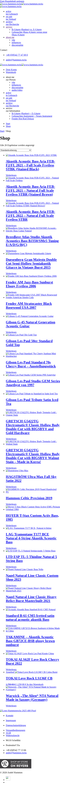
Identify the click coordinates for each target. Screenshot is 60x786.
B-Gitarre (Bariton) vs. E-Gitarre (27, 29)
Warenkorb (11, 72)
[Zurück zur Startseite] (21, 4)
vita (13, 40)
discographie (17, 45)
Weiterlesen (11, 175)
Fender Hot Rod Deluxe (23, 118)
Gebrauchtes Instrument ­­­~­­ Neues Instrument (32, 116)
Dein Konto (11, 69)
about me (10, 37)
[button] (33, 78)
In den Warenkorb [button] (35, 684)
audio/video (17, 90)
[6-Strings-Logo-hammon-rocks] (18, 710)
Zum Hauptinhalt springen (12, 1)
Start (2, 131)
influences (16, 42)
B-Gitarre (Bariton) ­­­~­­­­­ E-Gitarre (26, 113)
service (9, 27)
